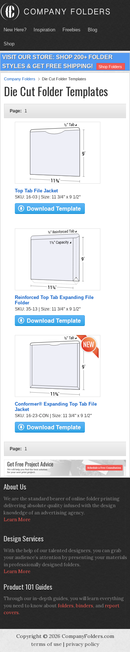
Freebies (70, 29)
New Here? (15, 29)
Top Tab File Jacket (36, 190)
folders (66, 606)
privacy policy (82, 644)
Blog (92, 29)
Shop (7, 43)
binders (84, 606)
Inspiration (44, 29)
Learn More (17, 520)
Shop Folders (110, 66)
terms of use (46, 644)
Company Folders (19, 79)
